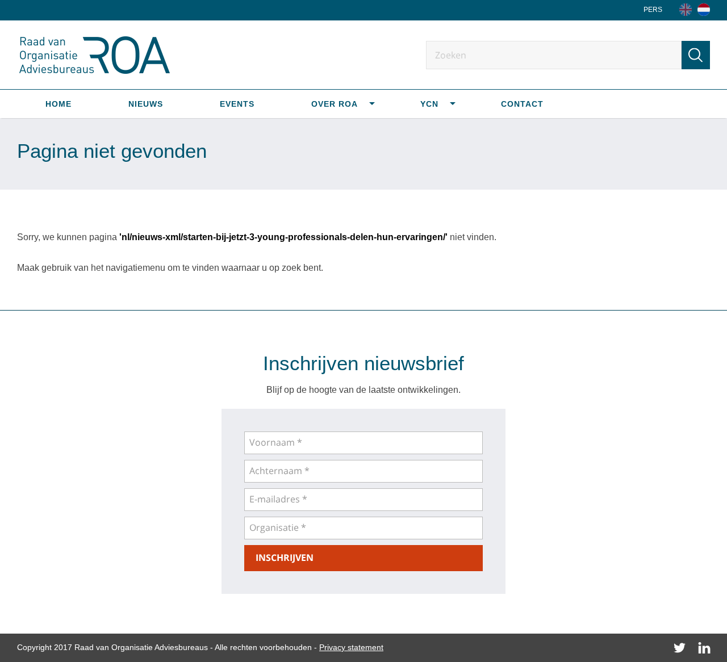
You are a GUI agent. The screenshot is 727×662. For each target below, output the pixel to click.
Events (237, 103)
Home (58, 103)
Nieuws (145, 103)
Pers (653, 10)
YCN (429, 103)
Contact (522, 103)
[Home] (703, 9)
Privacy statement (351, 647)
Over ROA (334, 103)
